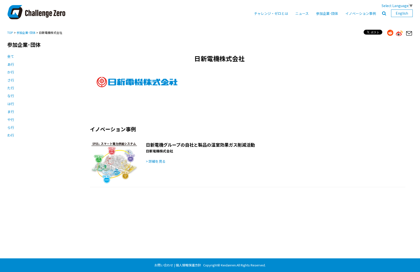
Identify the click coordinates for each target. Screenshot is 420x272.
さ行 (10, 80)
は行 (10, 103)
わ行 (10, 135)
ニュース (302, 13)
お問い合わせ (163, 265)
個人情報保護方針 (188, 265)
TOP (10, 32)
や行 (10, 119)
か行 (10, 72)
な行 (10, 95)
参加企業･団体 (327, 13)
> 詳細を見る (156, 161)
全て (10, 56)
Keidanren (228, 265)
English (402, 13)
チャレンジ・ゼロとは (271, 13)
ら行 (10, 127)
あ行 (10, 64)
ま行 (10, 111)
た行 (10, 87)
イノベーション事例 (360, 13)
